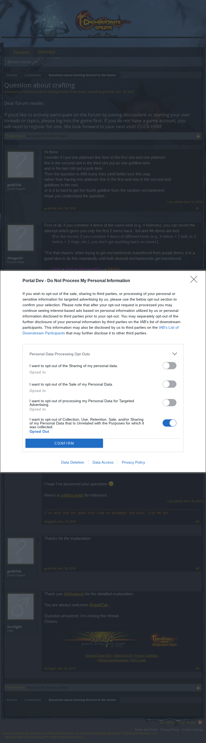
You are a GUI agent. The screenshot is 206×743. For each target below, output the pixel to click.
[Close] (195, 281)
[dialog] (103, 371)
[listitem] (103, 354)
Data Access (103, 462)
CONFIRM (64, 443)
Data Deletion (72, 462)
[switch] (169, 365)
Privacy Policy (133, 462)
